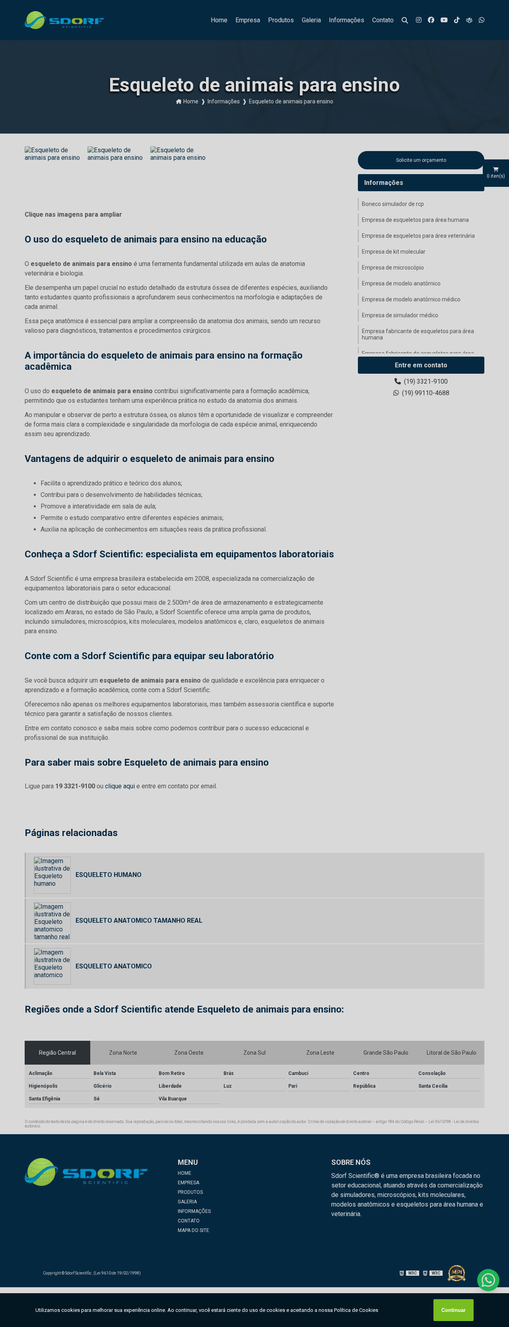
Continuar (453, 1310)
